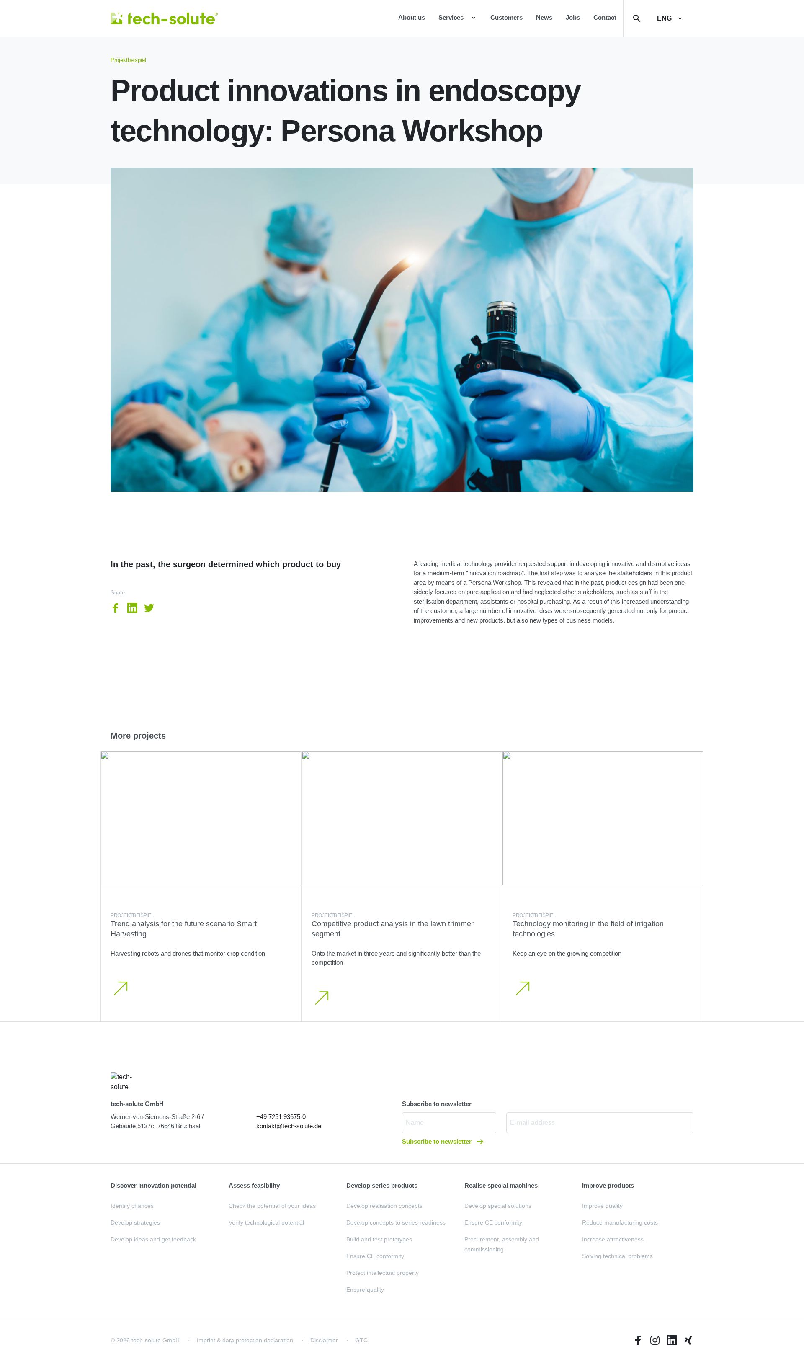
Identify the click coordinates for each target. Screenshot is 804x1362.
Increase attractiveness (613, 1239)
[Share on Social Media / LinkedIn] (132, 608)
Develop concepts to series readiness (396, 1222)
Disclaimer (324, 1340)
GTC (361, 1340)
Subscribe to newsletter (437, 1141)
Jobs (573, 17)
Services (451, 17)
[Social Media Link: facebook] (638, 1340)
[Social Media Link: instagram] (655, 1340)
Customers (506, 17)
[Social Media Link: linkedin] (672, 1340)
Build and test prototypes (379, 1239)
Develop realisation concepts (384, 1205)
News (544, 17)
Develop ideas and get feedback (153, 1239)
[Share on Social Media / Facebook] (116, 608)
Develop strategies (135, 1222)
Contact (604, 17)
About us (411, 17)
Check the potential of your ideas (272, 1205)
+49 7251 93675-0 (281, 1116)
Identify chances (132, 1205)
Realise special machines (501, 1185)
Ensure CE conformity (375, 1256)
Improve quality (602, 1205)
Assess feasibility (254, 1185)
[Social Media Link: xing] (688, 1340)
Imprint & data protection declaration (245, 1340)
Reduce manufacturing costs (620, 1222)
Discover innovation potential (153, 1185)
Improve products (608, 1185)
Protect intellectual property (382, 1272)
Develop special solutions (497, 1205)
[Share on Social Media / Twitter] (149, 608)
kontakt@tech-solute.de (288, 1125)
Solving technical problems (617, 1256)
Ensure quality (365, 1289)
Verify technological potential (266, 1222)
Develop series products (381, 1185)
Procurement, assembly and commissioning (501, 1244)
